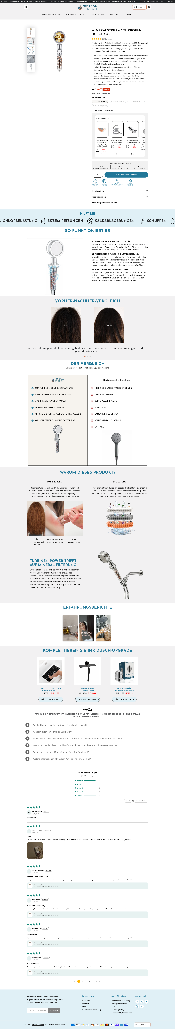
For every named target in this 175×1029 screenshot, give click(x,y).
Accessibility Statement (122, 1013)
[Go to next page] (100, 981)
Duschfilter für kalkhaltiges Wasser (124, 689)
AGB (113, 1007)
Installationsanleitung (91, 1010)
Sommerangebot (82, 1)
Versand (94, 93)
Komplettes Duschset (136, 101)
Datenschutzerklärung (121, 1001)
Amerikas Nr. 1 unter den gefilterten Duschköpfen (28, 1)
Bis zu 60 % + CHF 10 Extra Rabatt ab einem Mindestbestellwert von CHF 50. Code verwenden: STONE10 (128, 1)
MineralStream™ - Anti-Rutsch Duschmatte (51, 689)
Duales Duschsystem (100, 106)
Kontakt (85, 1004)
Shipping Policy (118, 1010)
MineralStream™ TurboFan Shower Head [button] (46, 887)
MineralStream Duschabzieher (87, 689)
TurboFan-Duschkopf (100, 101)
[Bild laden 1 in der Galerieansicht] (31, 32)
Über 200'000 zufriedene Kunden (61, 1)
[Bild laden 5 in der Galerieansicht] (31, 68)
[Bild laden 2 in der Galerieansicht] (31, 41)
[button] (26, 7)
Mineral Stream (38, 1025)
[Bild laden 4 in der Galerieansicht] (31, 59)
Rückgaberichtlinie (119, 1004)
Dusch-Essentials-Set (118, 101)
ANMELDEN (54, 1010)
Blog (84, 1007)
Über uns (86, 1001)
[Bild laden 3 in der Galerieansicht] (31, 50)
